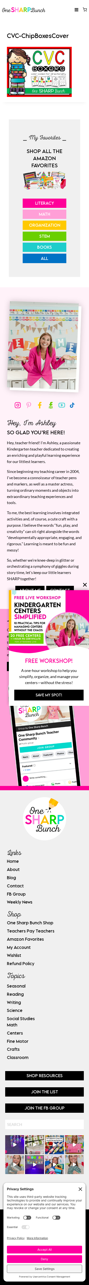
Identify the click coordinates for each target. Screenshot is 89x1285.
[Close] (85, 585)
